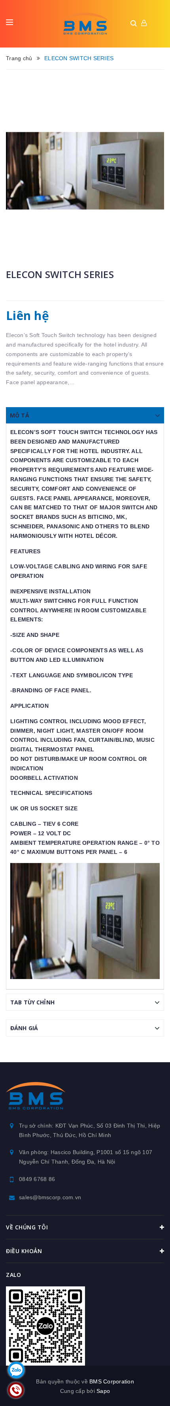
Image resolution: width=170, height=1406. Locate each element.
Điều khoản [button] (24, 1251)
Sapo (103, 1391)
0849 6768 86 (37, 1179)
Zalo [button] (13, 1274)
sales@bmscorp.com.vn (50, 1197)
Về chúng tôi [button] (27, 1227)
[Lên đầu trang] (141, 1388)
